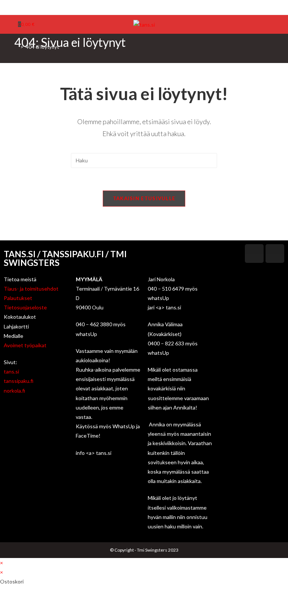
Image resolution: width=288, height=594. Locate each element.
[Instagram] (147, 6)
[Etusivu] (16, 47)
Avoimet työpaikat (25, 345)
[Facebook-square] (254, 253)
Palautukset (18, 298)
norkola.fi (14, 390)
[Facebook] (139, 6)
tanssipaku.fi (18, 381)
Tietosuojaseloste (25, 307)
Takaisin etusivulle (144, 198)
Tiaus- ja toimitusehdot (31, 288)
